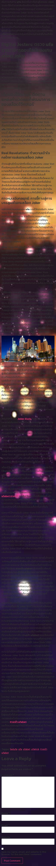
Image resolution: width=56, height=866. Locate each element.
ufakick (35, 749)
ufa (20, 749)
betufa (13, 749)
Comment (7, 775)
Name (5, 813)
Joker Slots (24, 418)
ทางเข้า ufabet (18, 722)
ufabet (26, 749)
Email (5, 825)
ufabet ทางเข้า (9, 496)
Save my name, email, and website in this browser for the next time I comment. (23, 853)
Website (5, 837)
